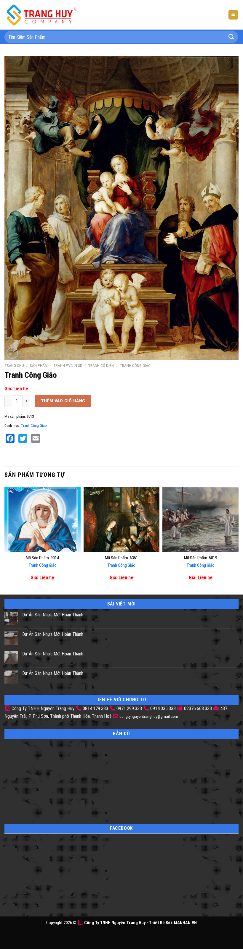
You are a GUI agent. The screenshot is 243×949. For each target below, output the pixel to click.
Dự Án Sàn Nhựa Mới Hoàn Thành (52, 615)
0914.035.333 (163, 708)
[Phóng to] (12, 353)
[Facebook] (10, 438)
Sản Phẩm (39, 365)
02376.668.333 (198, 708)
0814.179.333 (95, 708)
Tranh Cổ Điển (101, 365)
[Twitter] (22, 438)
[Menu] (233, 15)
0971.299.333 (129, 708)
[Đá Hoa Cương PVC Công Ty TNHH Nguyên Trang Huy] (41, 15)
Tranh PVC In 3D (67, 365)
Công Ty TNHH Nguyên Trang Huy (42, 708)
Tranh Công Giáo (135, 365)
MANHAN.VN (185, 922)
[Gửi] (231, 37)
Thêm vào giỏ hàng (63, 401)
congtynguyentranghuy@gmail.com (148, 716)
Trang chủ (14, 365)
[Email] (35, 438)
